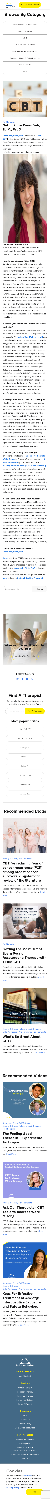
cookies (28, 1475)
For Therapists (25, 65)
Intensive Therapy (25, 1396)
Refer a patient (25, 1404)
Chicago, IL (25, 747)
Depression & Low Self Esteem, (16, 1123)
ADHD (25, 38)
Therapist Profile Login (25, 1439)
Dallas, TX (25, 766)
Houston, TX (25, 785)
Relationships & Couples (25, 45)
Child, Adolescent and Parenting (25, 51)
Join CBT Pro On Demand (30, 5)
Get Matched (25, 1376)
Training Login (25, 1443)
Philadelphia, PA (25, 775)
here (5, 578)
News (25, 72)
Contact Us (25, 1419)
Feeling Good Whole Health (30, 337)
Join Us (25, 1458)
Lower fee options (25, 1400)
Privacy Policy (25, 1423)
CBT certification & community (25, 1454)
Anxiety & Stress (25, 31)
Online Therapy (25, 1388)
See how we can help (25, 656)
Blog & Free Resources (25, 1428)
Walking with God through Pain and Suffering (24, 466)
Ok (34, 1492)
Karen (5, 558)
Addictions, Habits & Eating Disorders (25, 58)
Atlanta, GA (25, 794)
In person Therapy (25, 1392)
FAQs (25, 1415)
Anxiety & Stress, (10, 858)
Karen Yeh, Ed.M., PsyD (13, 135)
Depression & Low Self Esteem (25, 24)
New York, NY (25, 729)
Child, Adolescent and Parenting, (17, 1032)
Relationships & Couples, (30, 1029)
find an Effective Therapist (30, 578)
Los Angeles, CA (25, 738)
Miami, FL (25, 757)
